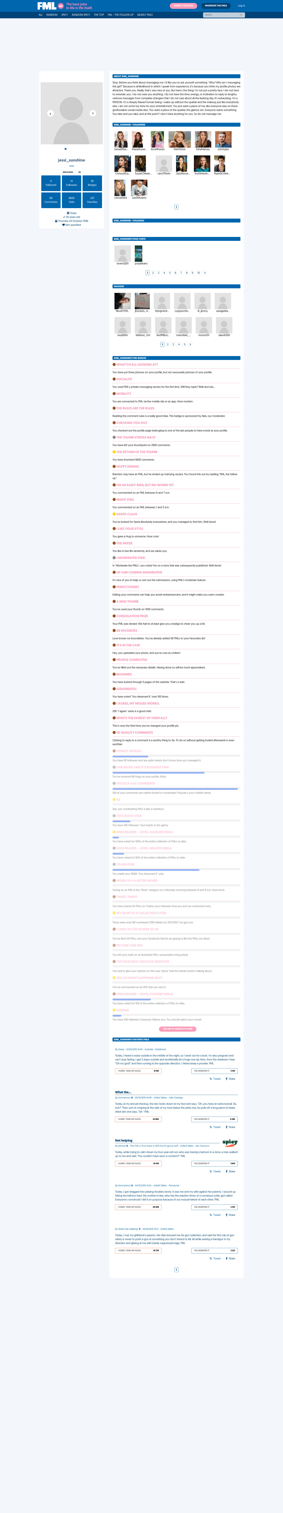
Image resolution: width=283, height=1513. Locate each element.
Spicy (64, 15)
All (41, 15)
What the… (123, 1092)
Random (52, 15)
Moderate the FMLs (216, 6)
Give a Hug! (68, 172)
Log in (241, 6)
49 (79, 172)
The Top (99, 15)
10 (199, 273)
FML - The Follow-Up (120, 15)
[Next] (205, 273)
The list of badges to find (177, 1029)
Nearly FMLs (145, 15)
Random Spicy (81, 15)
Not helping (123, 1140)
